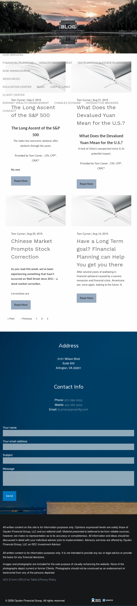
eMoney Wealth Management (26, 103)
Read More (21, 181)
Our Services (13, 54)
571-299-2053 (73, 400)
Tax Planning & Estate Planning (102, 62)
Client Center (14, 95)
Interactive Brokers (102, 103)
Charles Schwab (67, 103)
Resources (11, 78)
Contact (9, 111)
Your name (23, 427)
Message (22, 469)
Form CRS (17, 579)
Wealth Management (55, 62)
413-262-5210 (73, 405)
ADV (5, 579)
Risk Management (16, 70)
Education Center (17, 87)
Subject (21, 455)
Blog (41, 87)
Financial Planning (18, 62)
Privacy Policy (47, 579)
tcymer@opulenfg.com (73, 409)
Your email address (28, 441)
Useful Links (60, 87)
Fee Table (31, 579)
